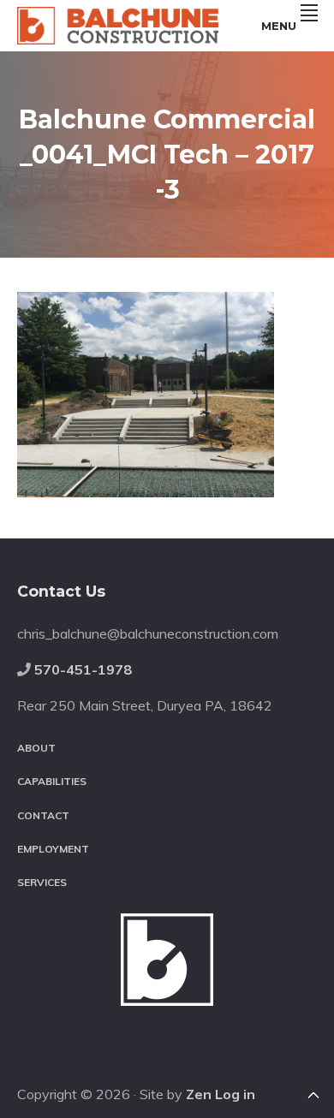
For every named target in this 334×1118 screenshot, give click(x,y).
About (36, 747)
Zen (199, 1094)
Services (42, 882)
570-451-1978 (83, 669)
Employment (53, 848)
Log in (235, 1094)
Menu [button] (278, 26)
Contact (43, 815)
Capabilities (51, 781)
